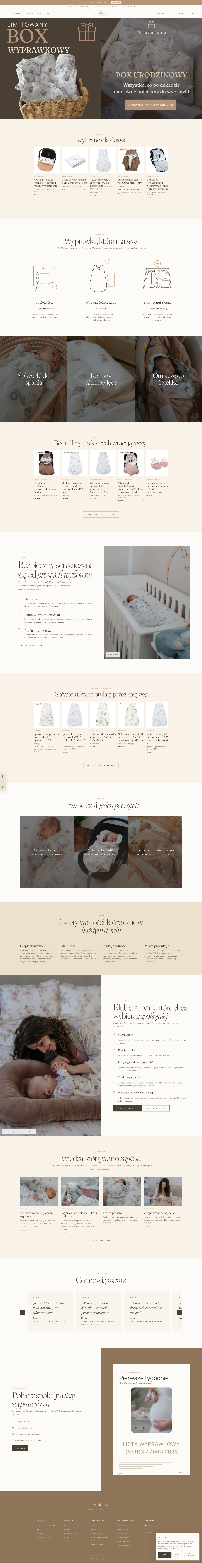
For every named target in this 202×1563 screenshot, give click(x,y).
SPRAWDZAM (116, 2)
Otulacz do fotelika (123, 1533)
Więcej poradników (101, 1241)
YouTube (146, 1529)
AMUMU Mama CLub (43, 1537)
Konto (181, 13)
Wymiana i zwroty (96, 1533)
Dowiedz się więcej (156, 1108)
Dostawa (93, 1530)
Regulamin (67, 1530)
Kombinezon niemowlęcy (125, 1526)
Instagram (147, 1532)
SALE (39, 13)
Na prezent (30, 13)
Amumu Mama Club (129, 6)
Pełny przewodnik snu (32, 646)
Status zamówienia (96, 1544)
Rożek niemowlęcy (123, 1541)
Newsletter (40, 1533)
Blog (38, 1530)
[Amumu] (101, 13)
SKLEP (8, 13)
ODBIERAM (20, 1448)
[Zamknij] (199, 2)
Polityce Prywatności (170, 1549)
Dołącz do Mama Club (127, 1108)
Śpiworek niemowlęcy (124, 1545)
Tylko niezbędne (190, 1554)
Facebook (147, 1525)
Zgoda (164, 1555)
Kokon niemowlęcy (123, 1537)
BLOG (47, 13)
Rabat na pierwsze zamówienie (77, 6)
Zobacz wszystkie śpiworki (101, 766)
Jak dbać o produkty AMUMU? (46, 1526)
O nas (65, 1526)
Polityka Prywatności (70, 1533)
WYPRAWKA (18, 13)
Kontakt (66, 1537)
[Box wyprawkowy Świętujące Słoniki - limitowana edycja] (50, 68)
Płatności (93, 1526)
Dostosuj (177, 1555)
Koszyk (192, 13)
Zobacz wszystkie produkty (101, 514)
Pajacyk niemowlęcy (123, 1530)
